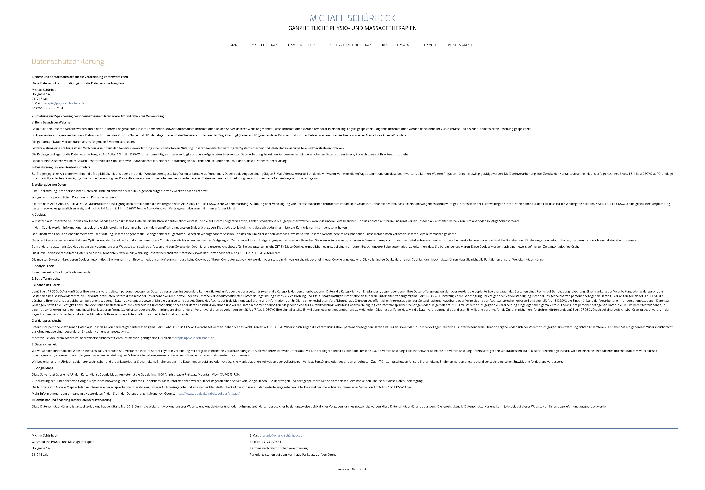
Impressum (344, 469)
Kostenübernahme (396, 45)
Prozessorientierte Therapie (351, 45)
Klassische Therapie (263, 45)
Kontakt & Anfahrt (460, 45)
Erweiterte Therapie (304, 45)
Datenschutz (359, 469)
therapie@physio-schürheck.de (63, 103)
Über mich (428, 45)
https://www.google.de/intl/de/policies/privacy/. (208, 394)
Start (234, 45)
